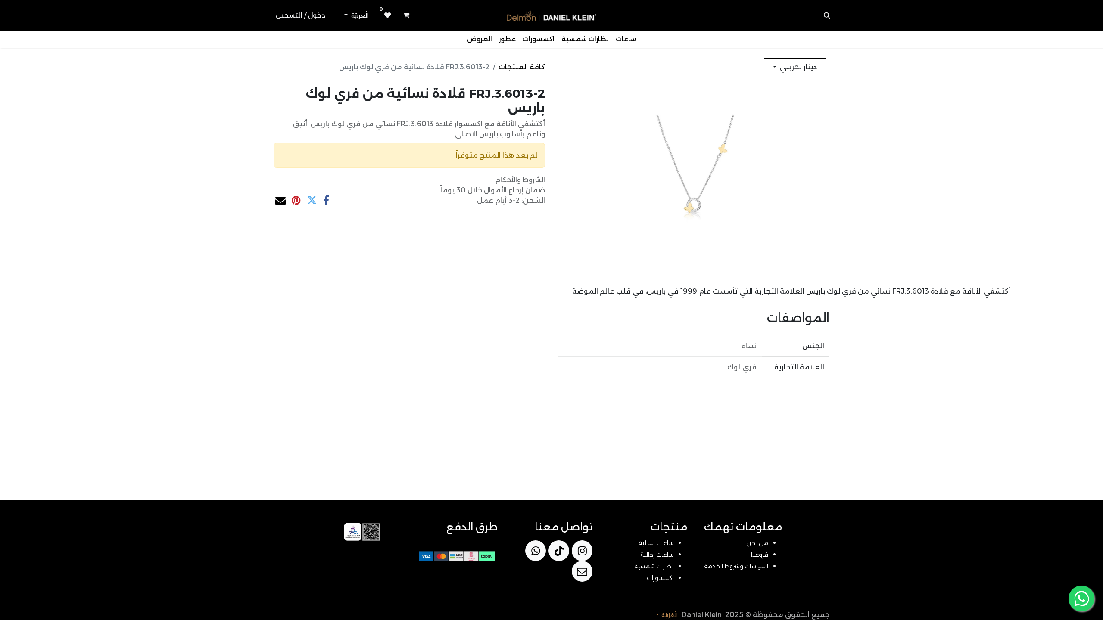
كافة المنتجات (522, 67)
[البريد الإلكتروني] (280, 200)
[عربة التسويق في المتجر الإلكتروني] (406, 15)
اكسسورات (660, 578)
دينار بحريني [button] (797, 67)
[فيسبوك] (326, 200)
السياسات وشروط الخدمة (736, 566)
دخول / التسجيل (300, 15)
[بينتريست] (296, 200)
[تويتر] (312, 200)
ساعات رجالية (656, 554)
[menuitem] (625, 39)
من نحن (757, 543)
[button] (827, 15)
